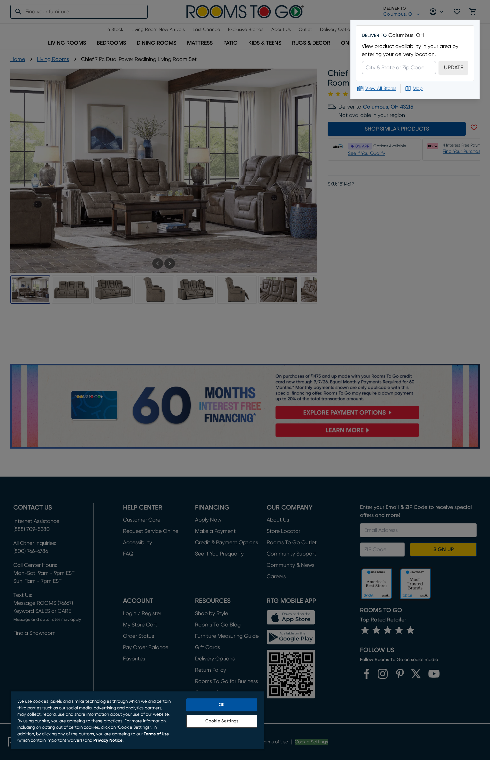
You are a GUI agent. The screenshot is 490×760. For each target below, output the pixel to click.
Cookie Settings (221, 721)
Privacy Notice (108, 740)
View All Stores (380, 88)
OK (222, 705)
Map (418, 88)
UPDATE (453, 67)
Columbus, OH (406, 35)
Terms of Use (156, 734)
